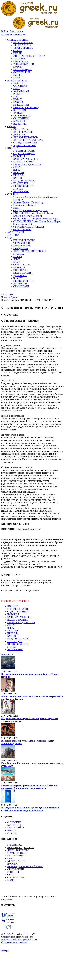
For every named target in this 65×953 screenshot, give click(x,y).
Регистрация (16, 31)
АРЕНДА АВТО (16, 861)
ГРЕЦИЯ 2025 (14, 845)
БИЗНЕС (12, 647)
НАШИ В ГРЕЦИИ (17, 619)
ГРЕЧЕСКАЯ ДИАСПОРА (21, 622)
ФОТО (10, 874)
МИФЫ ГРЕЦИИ (16, 853)
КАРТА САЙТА (15, 827)
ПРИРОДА (13, 633)
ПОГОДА (12, 864)
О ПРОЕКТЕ (14, 822)
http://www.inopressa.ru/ (28, 529)
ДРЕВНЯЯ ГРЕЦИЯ (18, 850)
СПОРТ (11, 625)
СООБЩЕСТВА (15, 877)
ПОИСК (11, 830)
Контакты (20, 34)
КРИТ (10, 858)
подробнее (6, 899)
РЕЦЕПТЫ (13, 872)
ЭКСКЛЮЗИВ (15, 649)
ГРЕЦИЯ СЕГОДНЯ (18, 609)
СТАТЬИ (12, 833)
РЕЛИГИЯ (12, 630)
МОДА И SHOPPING (18, 638)
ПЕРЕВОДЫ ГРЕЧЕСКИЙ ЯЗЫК (25, 866)
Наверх (5, 950)
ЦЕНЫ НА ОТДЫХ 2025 (20, 847)
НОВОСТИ (13, 606)
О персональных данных (14, 942)
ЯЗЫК (10, 628)
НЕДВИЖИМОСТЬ (17, 644)
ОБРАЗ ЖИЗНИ (15, 869)
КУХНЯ (11, 636)
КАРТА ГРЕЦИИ (16, 855)
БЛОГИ (11, 880)
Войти (4, 31)
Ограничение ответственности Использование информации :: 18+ (19, 938)
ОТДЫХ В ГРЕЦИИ (18, 611)
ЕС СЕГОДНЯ (14, 641)
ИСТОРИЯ (13, 614)
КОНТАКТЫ (14, 825)
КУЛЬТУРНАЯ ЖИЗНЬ (19, 617)
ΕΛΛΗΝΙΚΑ (7, 34)
